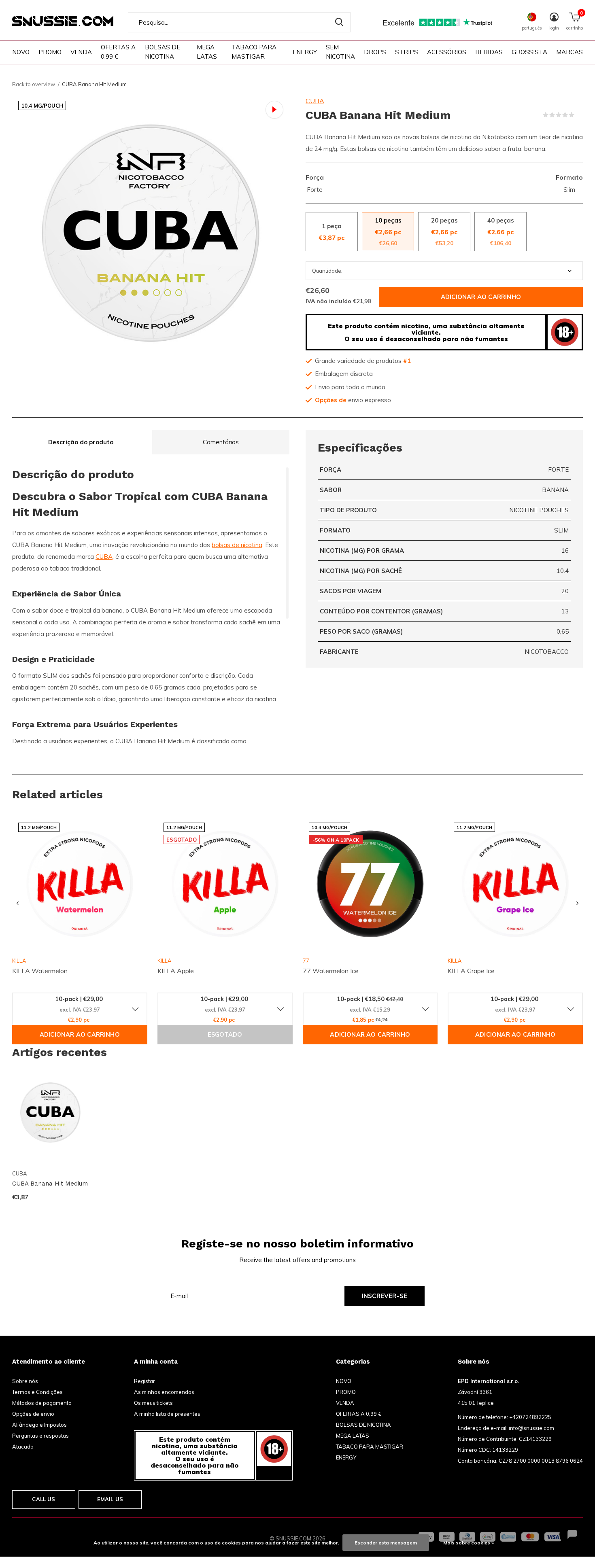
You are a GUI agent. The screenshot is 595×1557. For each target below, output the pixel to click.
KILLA (164, 960)
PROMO (50, 52)
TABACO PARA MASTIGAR (254, 52)
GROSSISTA (529, 52)
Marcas (569, 52)
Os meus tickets (153, 1403)
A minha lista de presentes (167, 1414)
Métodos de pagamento (42, 1403)
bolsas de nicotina (237, 545)
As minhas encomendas (164, 1392)
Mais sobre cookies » (468, 1543)
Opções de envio (33, 1414)
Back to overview (33, 84)
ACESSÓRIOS (446, 52)
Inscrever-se (384, 1296)
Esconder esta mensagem (386, 1543)
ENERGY (305, 52)
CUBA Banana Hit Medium (50, 1183)
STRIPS (406, 52)
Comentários (221, 442)
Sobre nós (25, 1381)
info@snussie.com (531, 1428)
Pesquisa (339, 22)
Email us (110, 1499)
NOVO (21, 52)
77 (306, 960)
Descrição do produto (80, 442)
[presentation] (17, 903)
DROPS (375, 52)
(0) (579, 115)
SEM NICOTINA (340, 52)
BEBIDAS (489, 52)
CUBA (315, 101)
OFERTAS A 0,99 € (118, 52)
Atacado (23, 1446)
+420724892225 (530, 1417)
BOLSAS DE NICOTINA (162, 52)
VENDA (81, 52)
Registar (144, 1381)
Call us (43, 1499)
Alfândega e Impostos (39, 1424)
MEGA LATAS (207, 52)
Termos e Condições (37, 1392)
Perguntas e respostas (40, 1435)
